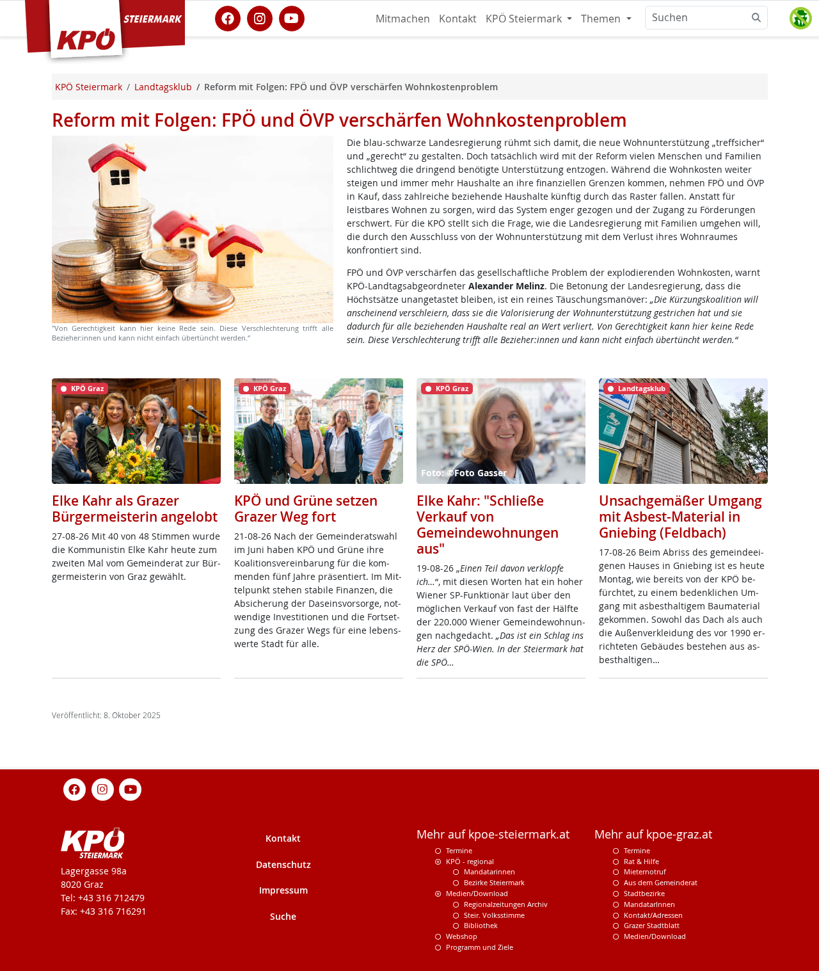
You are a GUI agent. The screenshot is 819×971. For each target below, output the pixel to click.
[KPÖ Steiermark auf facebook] (228, 17)
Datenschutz (283, 864)
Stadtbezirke (644, 893)
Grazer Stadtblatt (652, 925)
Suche (283, 916)
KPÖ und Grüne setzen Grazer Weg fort (306, 509)
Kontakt (458, 19)
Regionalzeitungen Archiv (506, 904)
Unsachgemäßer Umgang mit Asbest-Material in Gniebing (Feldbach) (680, 517)
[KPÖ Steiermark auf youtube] (292, 17)
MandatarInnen (649, 904)
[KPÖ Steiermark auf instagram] (260, 17)
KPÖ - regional (470, 861)
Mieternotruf (645, 871)
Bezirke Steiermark (494, 882)
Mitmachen (403, 19)
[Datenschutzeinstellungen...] (800, 18)
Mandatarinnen (489, 871)
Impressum (283, 890)
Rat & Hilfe (641, 861)
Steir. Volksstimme (494, 915)
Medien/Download (477, 893)
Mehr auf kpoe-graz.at (653, 834)
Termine (459, 850)
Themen (602, 19)
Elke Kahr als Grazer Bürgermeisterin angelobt (135, 509)
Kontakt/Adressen (653, 915)
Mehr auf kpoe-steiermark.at (493, 834)
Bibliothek (481, 925)
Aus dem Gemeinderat (660, 882)
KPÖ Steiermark (525, 19)
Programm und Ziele (479, 947)
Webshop (461, 936)
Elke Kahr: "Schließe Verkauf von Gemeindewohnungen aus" (488, 525)
